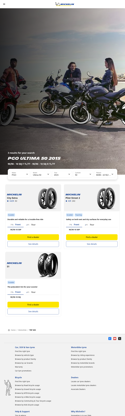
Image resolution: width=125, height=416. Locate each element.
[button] (27, 174)
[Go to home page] (64, 4)
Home (13, 330)
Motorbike (22, 330)
